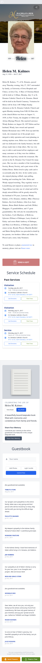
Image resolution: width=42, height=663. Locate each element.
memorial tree (27, 245)
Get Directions (12, 298)
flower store (25, 248)
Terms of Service (26, 654)
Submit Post (21, 473)
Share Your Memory (13, 438)
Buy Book (21, 410)
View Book (10, 410)
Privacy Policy (15, 654)
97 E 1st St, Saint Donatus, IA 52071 (20, 295)
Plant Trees (30, 298)
